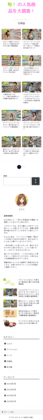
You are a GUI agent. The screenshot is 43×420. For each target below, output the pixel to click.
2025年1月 (11, 401)
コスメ (9, 343)
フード (9, 355)
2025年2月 (11, 395)
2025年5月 (11, 384)
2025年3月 (11, 389)
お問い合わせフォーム (19, 265)
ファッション (12, 349)
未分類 (9, 367)
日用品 (9, 361)
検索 (5, 176)
